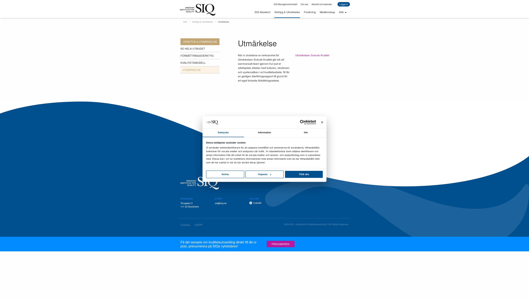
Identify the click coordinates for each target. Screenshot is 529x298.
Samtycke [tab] (223, 132)
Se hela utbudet (192, 48)
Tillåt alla (304, 174)
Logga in (343, 4)
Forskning (310, 12)
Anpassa (262, 174)
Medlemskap (327, 12)
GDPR (198, 225)
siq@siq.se (220, 203)
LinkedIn (257, 202)
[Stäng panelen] (322, 122)
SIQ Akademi (262, 12)
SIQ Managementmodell (285, 4)
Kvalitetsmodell (193, 62)
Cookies (185, 225)
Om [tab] (306, 132)
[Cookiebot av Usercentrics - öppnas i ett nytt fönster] (304, 122)
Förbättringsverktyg (197, 55)
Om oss (304, 4)
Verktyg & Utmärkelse (287, 12)
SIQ (198, 9)
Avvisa (225, 174)
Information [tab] (264, 132)
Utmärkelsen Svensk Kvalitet (312, 55)
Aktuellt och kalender (321, 4)
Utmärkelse (192, 70)
